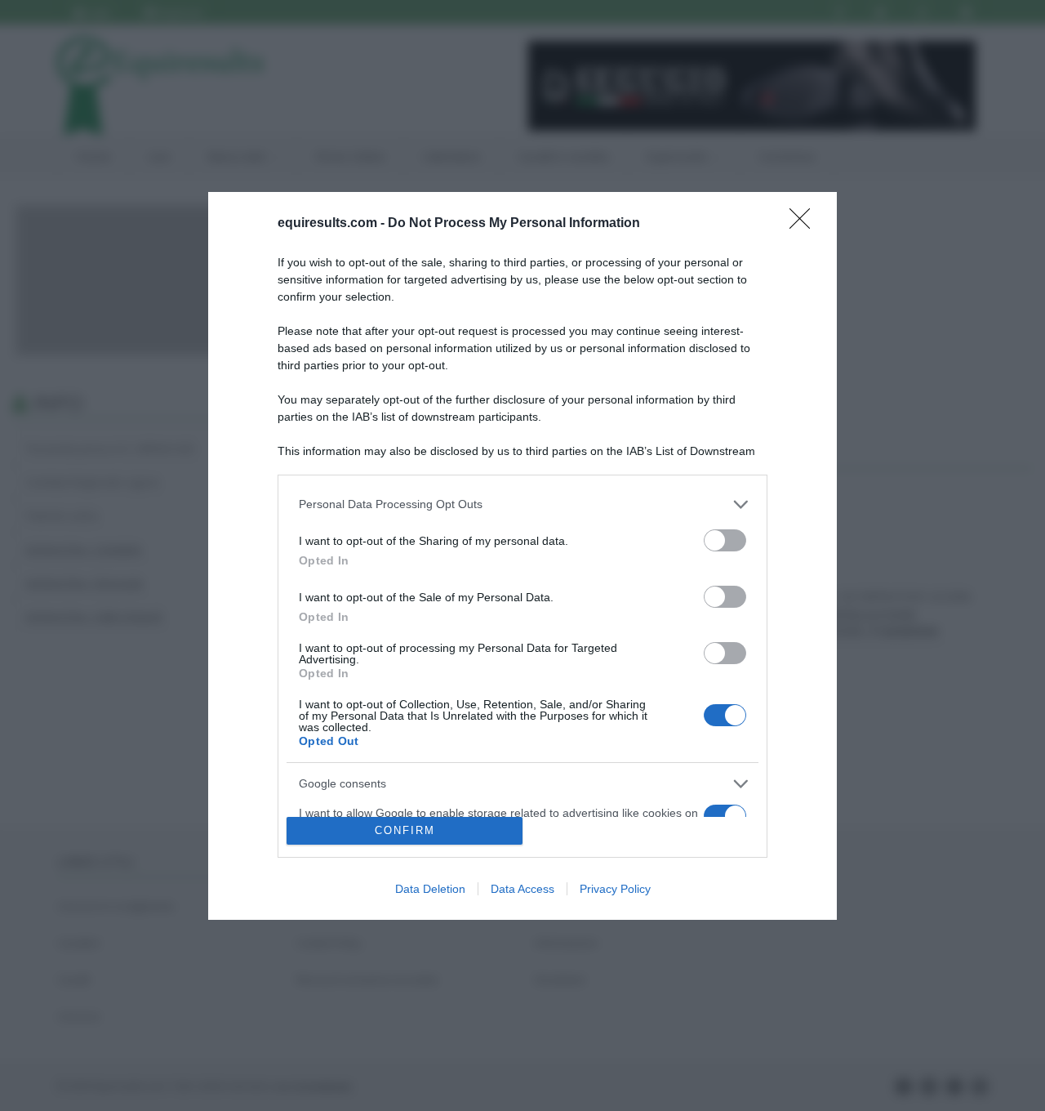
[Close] (804, 223)
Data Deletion (430, 888)
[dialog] (522, 556)
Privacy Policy (615, 888)
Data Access (522, 888)
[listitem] (522, 504)
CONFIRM (405, 830)
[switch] (725, 540)
